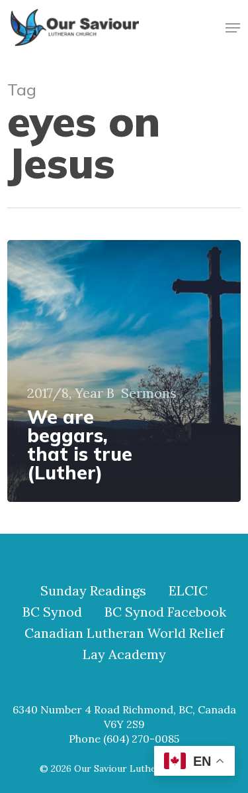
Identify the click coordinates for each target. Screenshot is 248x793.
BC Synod (52, 612)
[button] (233, 27)
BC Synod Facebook (165, 612)
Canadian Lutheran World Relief (124, 633)
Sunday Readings (93, 591)
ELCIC (188, 591)
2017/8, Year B (70, 393)
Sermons (149, 393)
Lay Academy (124, 654)
